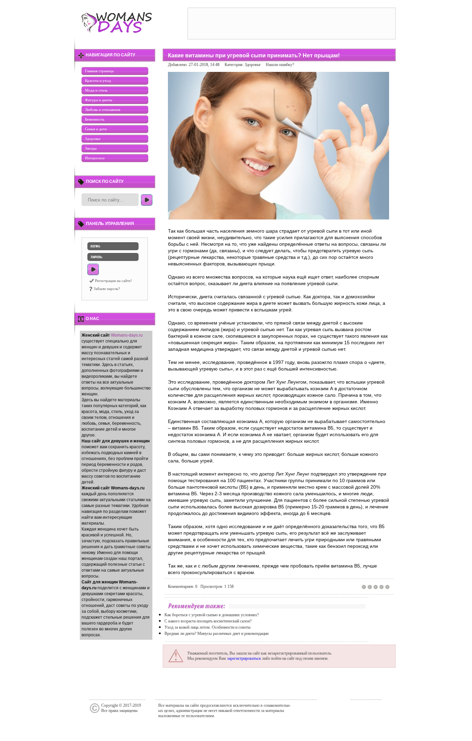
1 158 (229, 586)
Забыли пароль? (107, 289)
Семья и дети (96, 129)
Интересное (95, 158)
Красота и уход (98, 80)
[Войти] (93, 269)
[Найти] (146, 200)
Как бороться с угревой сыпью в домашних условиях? (211, 614)
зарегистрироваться (244, 658)
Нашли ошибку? (280, 64)
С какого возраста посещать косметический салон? (208, 621)
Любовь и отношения (102, 109)
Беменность (94, 119)
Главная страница (99, 71)
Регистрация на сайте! (113, 281)
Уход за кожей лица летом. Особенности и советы (207, 627)
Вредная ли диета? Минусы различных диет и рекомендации (216, 633)
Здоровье (93, 139)
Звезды (90, 148)
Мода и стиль (96, 90)
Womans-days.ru (127, 335)
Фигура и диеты (98, 100)
